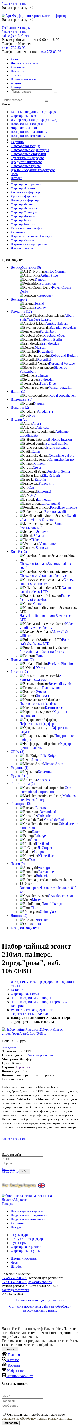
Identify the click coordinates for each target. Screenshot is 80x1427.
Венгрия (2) (19, 299)
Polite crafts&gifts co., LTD (45, 641)
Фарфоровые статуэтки (28, 154)
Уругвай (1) (19, 776)
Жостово (42, 691)
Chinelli (39, 463)
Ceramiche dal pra (61, 455)
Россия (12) (19, 671)
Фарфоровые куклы (26, 166)
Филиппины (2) (23, 784)
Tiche (35, 539)
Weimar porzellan (60, 387)
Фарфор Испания (24, 208)
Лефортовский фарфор (37, 724)
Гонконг (42, 655)
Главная (14, 1355)
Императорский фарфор (38, 703)
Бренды (16, 87)
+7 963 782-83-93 (14, 1282)
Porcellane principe (63, 507)
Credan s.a (45, 411)
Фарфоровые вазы (24, 116)
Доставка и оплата (25, 63)
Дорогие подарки (24, 128)
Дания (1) (18, 391)
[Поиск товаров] (55, 92)
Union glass (48, 912)
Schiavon (42, 531)
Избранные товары (16, 28)
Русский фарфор (23, 196)
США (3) (17, 752)
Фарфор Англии (23, 224)
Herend (39, 303)
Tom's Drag (48, 383)
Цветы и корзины (24, 1258)
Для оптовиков (22, 248)
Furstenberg (48, 331)
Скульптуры (20, 1235)
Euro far (40, 479)
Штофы (16, 178)
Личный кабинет (20, 1376)
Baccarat (41, 808)
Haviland (42, 844)
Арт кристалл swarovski (42, 677)
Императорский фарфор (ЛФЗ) (34, 120)
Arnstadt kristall (56, 323)
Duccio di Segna (58, 471)
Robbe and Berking (64, 355)
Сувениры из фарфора (27, 158)
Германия (23, 1067)
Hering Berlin (52, 339)
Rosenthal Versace (62, 363)
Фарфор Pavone (22, 240)
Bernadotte (46, 872)
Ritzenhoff (45, 351)
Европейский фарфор (27, 228)
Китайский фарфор (25, 192)
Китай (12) (19, 551)
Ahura (36, 423)
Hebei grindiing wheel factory (47, 625)
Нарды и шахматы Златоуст (31, 236)
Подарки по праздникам (29, 132)
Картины (17, 142)
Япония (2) (19, 916)
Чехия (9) (18, 864)
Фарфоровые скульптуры (30, 150)
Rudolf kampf (52, 904)
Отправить (11, 1423)
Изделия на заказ (23, 79)
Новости (17, 71)
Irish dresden (50, 343)
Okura (36, 924)
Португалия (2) (22, 659)
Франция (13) (21, 804)
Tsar (32, 860)
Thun (34, 908)
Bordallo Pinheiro (60, 663)
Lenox (36, 760)
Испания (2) (20, 407)
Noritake (41, 920)
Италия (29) (19, 419)
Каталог (17, 59)
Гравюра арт (51, 687)
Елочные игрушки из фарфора (34, 112)
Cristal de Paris (54, 820)
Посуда (16, 1227)
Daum (36, 832)
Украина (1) (19, 768)
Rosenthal (44, 359)
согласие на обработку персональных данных (36, 1418)
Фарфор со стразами (26, 184)
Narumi (39, 403)
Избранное (15, 1371)
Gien (33, 840)
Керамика (18, 232)
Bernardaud (48, 812)
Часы (14, 174)
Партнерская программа (29, 244)
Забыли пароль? (10, 1172)
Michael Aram (53, 764)
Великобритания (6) (26, 267)
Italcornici (44, 491)
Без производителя (25, 928)
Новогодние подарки (27, 124)
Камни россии (56, 707)
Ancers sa (44, 780)
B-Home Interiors (60, 439)
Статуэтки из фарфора (27, 1239)
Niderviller (45, 856)
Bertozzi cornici (56, 443)
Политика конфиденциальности (40, 1300)
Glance (38, 603)
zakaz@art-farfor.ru (15, 36)
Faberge (40, 836)
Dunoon (40, 279)
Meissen (40, 347)
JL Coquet (45, 848)
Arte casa (42, 427)
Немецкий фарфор (25, 200)
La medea (44, 499)
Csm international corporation (45, 790)
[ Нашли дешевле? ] (10, 1048)
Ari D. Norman (55, 271)
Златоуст (42, 695)
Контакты (18, 67)
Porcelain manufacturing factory (42, 651)
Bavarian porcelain (63, 327)
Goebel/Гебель (54, 335)
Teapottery (45, 295)
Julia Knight (48, 756)
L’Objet (39, 667)
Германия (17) (21, 311)
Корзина (14, 1365)
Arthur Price (49, 275)
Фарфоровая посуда (25, 146)
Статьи (16, 75)
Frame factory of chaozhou (45, 597)
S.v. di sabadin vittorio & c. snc (48, 517)
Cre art (37, 467)
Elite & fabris (51, 475)
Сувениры (18, 1243)
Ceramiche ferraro (61, 459)
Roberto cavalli (55, 511)
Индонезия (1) (21, 399)
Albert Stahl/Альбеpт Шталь (46, 317)
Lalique (39, 852)
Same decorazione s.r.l (41, 525)
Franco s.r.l (46, 483)
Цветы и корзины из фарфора (33, 170)
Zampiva (42, 547)
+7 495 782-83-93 (14, 1278)
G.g (31, 487)
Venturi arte (47, 543)
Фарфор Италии (23, 188)
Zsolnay (40, 307)
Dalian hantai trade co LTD (45, 589)
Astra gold (45, 868)
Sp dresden (46, 379)
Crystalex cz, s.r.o (60, 896)
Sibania (39, 535)
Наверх (7, 1204)
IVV (33, 495)
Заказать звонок (14, 4)
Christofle (44, 816)
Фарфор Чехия (22, 204)
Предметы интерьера (26, 162)
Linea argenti (51, 503)
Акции (16, 83)
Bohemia (42, 876)
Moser (36, 900)
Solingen (42, 375)
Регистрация (8, 1169)
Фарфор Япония (23, 216)
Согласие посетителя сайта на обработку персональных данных (40, 1308)
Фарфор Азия (21, 220)
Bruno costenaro (57, 447)
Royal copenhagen (62, 395)
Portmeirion (48, 283)
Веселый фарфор (61, 683)
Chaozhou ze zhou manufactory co (44, 575)
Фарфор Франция (24, 212)
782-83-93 (14, 48)
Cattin (36, 451)
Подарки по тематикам (28, 136)
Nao (32, 415)
